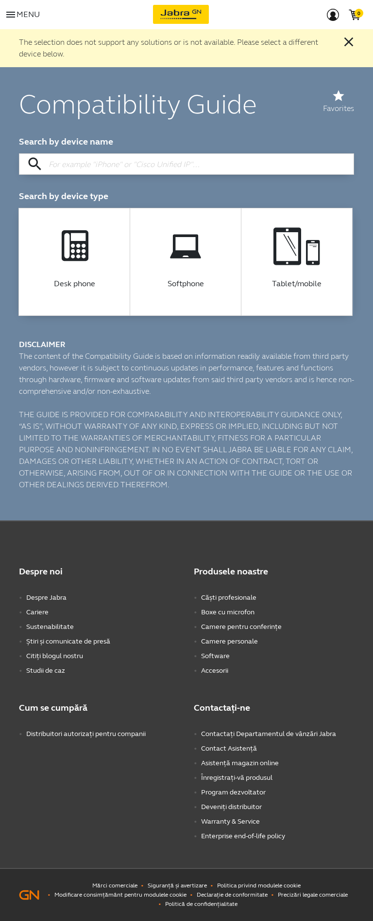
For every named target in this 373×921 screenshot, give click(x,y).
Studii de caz (45, 670)
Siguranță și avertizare (177, 885)
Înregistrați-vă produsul (236, 778)
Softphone (186, 283)
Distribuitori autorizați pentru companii (86, 734)
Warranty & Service (230, 821)
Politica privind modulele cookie (259, 885)
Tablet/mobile (297, 283)
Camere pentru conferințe (241, 627)
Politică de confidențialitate (201, 904)
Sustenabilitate (50, 627)
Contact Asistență (229, 748)
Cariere (37, 612)
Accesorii (214, 670)
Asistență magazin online (240, 763)
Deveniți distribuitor (231, 807)
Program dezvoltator (233, 792)
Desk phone (74, 283)
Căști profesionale (228, 597)
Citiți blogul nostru (54, 656)
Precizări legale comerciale (313, 894)
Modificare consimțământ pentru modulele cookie (120, 894)
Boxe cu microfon (227, 612)
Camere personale (229, 641)
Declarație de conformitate (232, 894)
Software (215, 656)
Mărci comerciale (114, 885)
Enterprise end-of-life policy (243, 836)
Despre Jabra (46, 597)
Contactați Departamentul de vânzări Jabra (268, 734)
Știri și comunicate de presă (68, 641)
